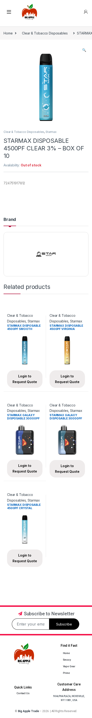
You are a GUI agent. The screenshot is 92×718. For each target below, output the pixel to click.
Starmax (51, 132)
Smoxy (67, 659)
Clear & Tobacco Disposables (44, 33)
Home (8, 33)
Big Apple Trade (28, 711)
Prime (66, 673)
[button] (84, 50)
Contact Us (23, 693)
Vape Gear (69, 666)
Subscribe (64, 624)
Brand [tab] (10, 219)
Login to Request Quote (25, 379)
